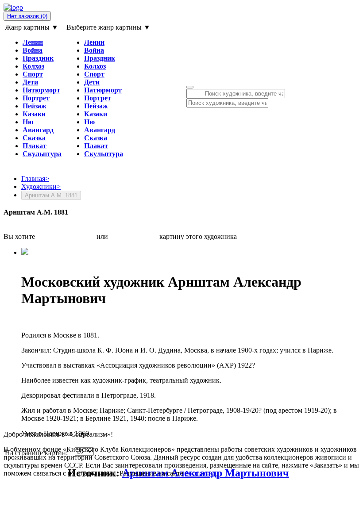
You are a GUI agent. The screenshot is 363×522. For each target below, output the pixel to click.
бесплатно (200, 473)
